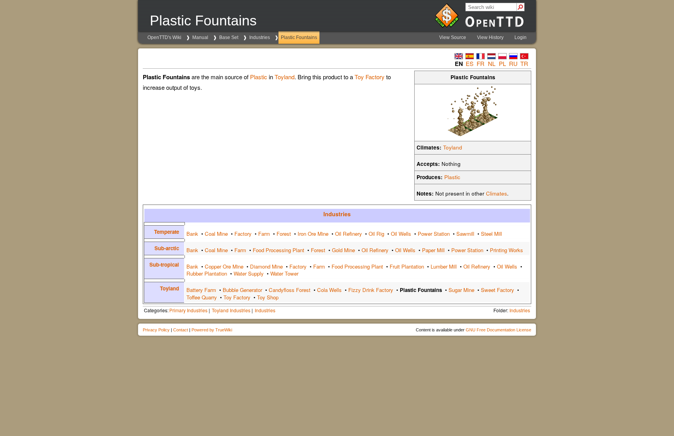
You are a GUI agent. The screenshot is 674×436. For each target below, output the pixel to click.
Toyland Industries (231, 310)
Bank (192, 233)
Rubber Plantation (206, 273)
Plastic (452, 177)
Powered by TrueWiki (212, 329)
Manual (200, 37)
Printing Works (506, 250)
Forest (284, 233)
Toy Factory (370, 77)
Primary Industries (188, 310)
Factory (243, 233)
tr (524, 63)
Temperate (166, 231)
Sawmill (465, 233)
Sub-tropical (164, 264)
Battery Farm (201, 290)
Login (520, 37)
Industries (259, 37)
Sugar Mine (461, 290)
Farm (264, 233)
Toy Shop (267, 297)
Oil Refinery (348, 233)
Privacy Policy (156, 329)
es (470, 63)
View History (490, 37)
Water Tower (284, 273)
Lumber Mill (444, 266)
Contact (180, 329)
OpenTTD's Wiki (164, 37)
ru (513, 63)
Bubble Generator (242, 290)
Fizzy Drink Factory (370, 290)
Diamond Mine (266, 266)
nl (491, 63)
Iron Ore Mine (313, 233)
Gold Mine (343, 250)
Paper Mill (433, 250)
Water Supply (249, 273)
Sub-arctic (166, 248)
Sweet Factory (497, 290)
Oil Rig (376, 233)
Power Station (434, 233)
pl (502, 63)
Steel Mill (491, 233)
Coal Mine (216, 233)
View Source (452, 37)
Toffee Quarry (201, 297)
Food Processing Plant (278, 250)
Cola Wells (329, 290)
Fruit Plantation (407, 266)
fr (480, 63)
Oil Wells (401, 233)
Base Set (228, 37)
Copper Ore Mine (224, 266)
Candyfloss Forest (289, 290)
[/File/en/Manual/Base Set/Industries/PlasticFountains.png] (473, 134)
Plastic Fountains (299, 37)
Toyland (452, 147)
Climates (496, 193)
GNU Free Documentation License (498, 329)
